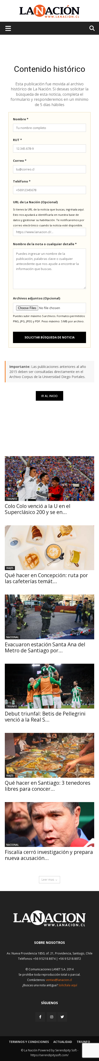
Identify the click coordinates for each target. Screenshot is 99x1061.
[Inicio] (49, 925)
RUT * (17, 140)
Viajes (9, 568)
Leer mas (48, 880)
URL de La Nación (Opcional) (35, 202)
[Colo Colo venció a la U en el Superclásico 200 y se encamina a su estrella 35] (49, 478)
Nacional (12, 637)
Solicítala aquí (67, 985)
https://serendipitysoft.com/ (49, 1055)
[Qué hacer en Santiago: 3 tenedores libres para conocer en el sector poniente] (49, 755)
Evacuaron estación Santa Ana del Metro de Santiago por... (45, 647)
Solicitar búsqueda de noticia (49, 337)
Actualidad (62, 1042)
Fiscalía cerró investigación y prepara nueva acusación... (49, 855)
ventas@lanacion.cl (59, 980)
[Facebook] (40, 1016)
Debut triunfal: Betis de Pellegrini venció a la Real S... (45, 716)
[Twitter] (62, 1017)
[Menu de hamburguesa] (8, 28)
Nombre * (20, 119)
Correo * (19, 160)
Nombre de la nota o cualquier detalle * (45, 244)
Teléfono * (22, 181)
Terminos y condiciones (29, 1042)
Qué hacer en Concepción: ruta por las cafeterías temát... (46, 578)
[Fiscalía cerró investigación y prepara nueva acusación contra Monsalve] (49, 824)
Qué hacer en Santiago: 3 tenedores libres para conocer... (47, 785)
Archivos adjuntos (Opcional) (36, 298)
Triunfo (11, 498)
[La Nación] (49, 11)
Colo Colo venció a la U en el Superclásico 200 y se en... (37, 509)
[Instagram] (51, 1016)
